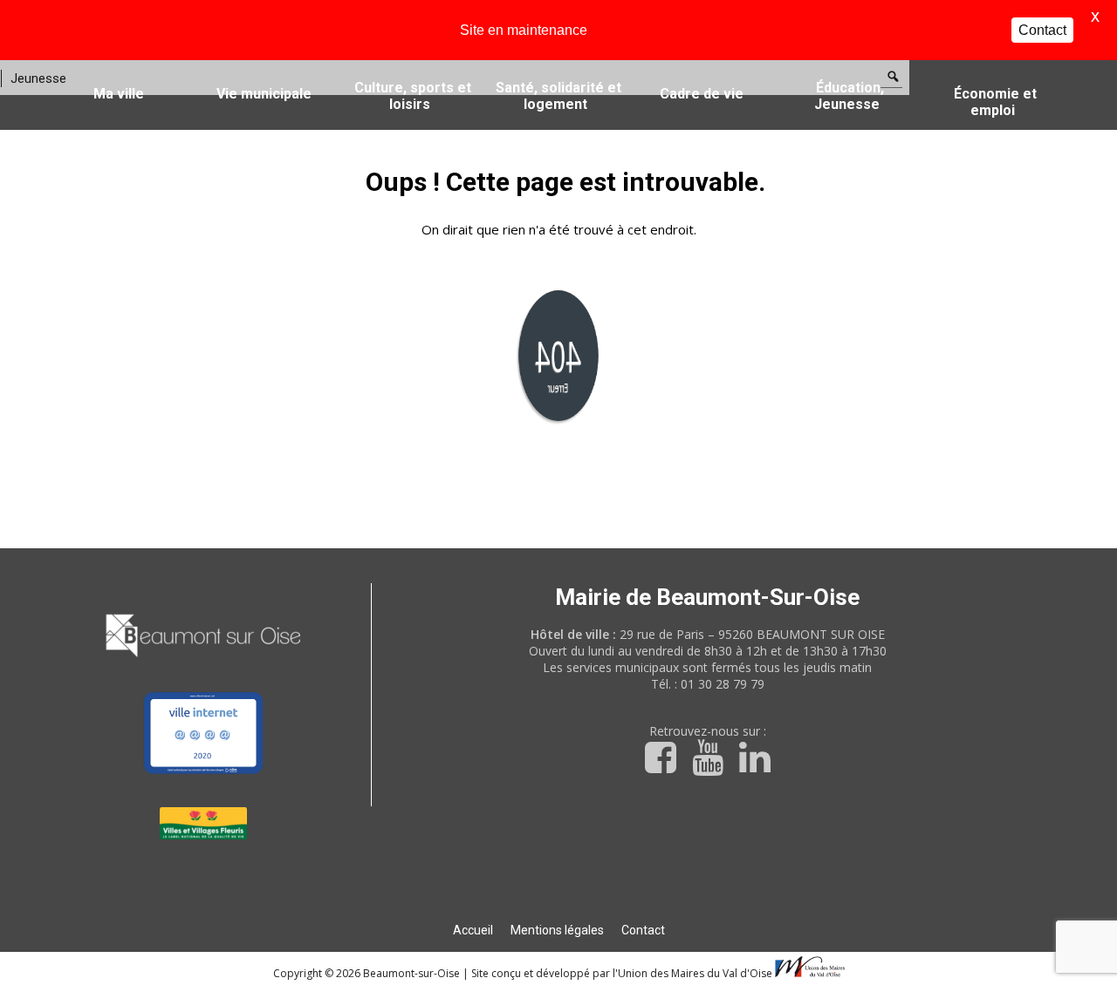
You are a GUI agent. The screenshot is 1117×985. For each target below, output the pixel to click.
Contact (643, 930)
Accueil (473, 930)
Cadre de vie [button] (702, 93)
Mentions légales (557, 930)
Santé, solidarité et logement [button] (558, 95)
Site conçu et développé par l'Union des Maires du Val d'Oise (621, 973)
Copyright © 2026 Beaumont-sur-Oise (368, 973)
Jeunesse (38, 78)
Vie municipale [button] (264, 93)
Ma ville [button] (118, 93)
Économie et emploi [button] (995, 102)
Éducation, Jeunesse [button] (849, 95)
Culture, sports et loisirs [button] (412, 95)
